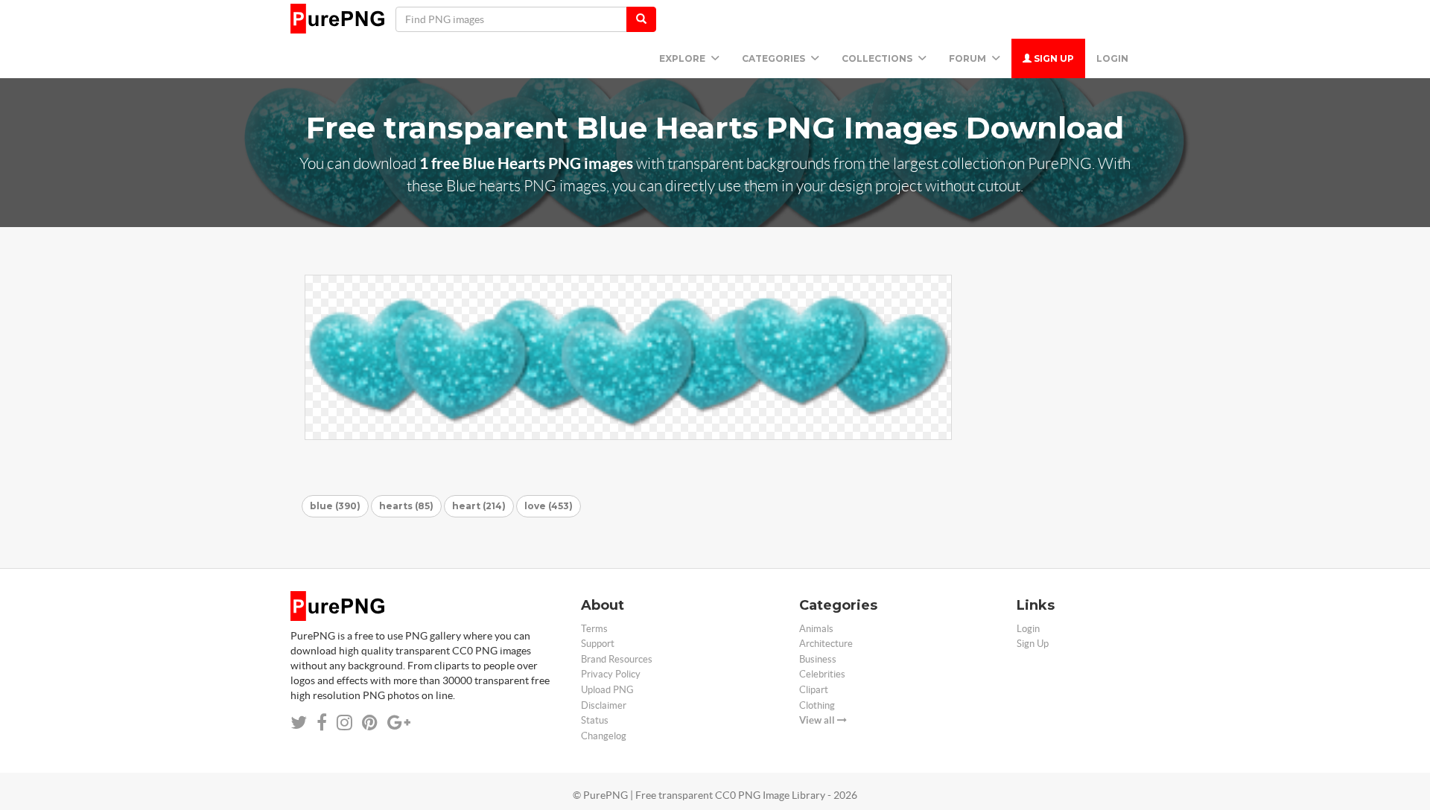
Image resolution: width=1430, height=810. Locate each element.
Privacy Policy (611, 674)
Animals (816, 628)
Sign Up (1053, 58)
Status (594, 720)
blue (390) (335, 505)
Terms (594, 628)
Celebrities (822, 674)
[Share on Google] (398, 722)
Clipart (813, 689)
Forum (968, 58)
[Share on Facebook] (322, 722)
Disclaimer (603, 705)
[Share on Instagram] (344, 722)
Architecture (826, 643)
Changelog (603, 736)
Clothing (817, 705)
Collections (878, 58)
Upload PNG (607, 689)
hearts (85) (406, 505)
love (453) (548, 505)
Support (597, 643)
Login (1112, 58)
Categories (774, 58)
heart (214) (479, 505)
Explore (683, 58)
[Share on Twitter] (298, 722)
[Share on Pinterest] (370, 722)
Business (817, 659)
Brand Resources (616, 659)
